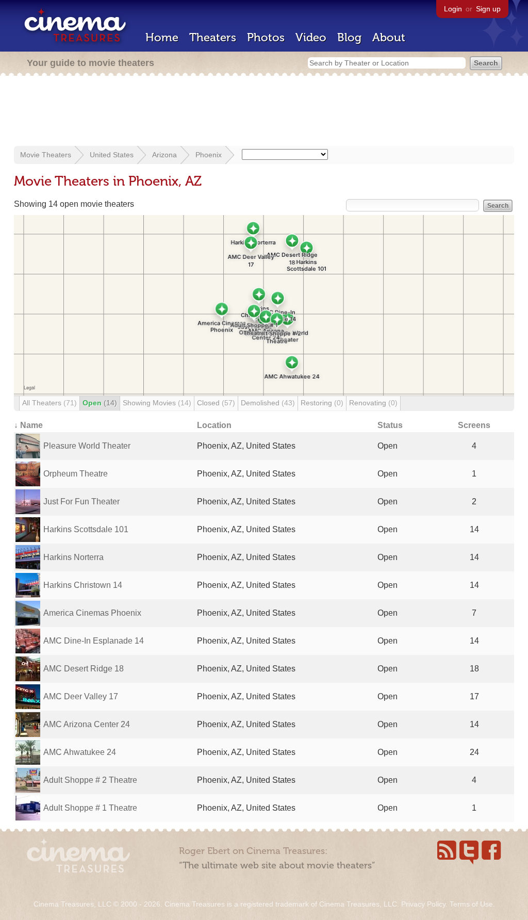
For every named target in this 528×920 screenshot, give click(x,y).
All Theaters (49, 403)
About (388, 37)
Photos (266, 37)
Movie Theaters (45, 155)
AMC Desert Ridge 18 (83, 668)
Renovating (373, 403)
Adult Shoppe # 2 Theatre (90, 780)
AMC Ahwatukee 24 (79, 752)
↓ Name (28, 425)
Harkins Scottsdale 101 (85, 529)
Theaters (212, 37)
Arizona (164, 155)
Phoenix (208, 155)
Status (390, 425)
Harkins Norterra (73, 557)
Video (310, 37)
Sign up (488, 9)
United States (112, 155)
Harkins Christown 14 (82, 585)
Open (99, 403)
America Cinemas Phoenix (92, 613)
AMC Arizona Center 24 (86, 724)
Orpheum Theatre (75, 473)
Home (161, 37)
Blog (349, 37)
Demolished (268, 403)
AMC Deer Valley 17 (80, 696)
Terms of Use (471, 904)
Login (453, 9)
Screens (474, 425)
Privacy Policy (423, 904)
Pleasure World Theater (86, 445)
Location (214, 425)
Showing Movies (157, 403)
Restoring (322, 403)
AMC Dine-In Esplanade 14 (93, 640)
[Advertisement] (264, 112)
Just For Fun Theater (81, 501)
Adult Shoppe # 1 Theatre (90, 807)
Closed (216, 403)
